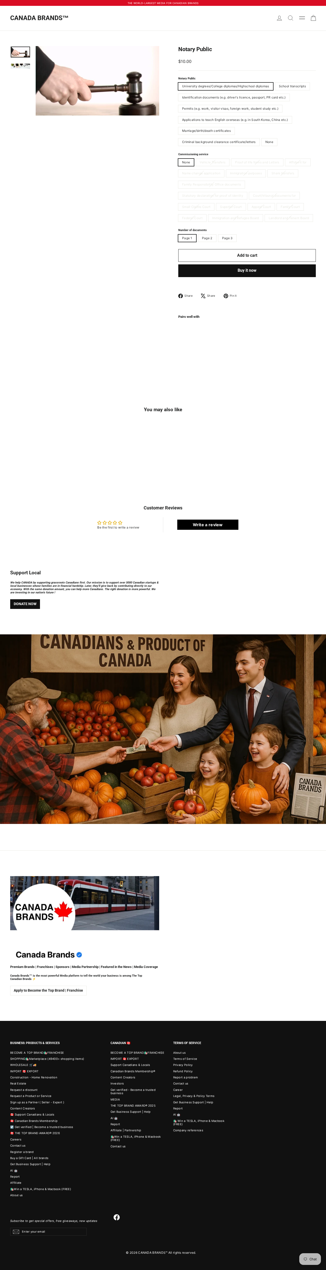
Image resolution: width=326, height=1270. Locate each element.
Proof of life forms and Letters (257, 162)
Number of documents (192, 230)
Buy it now (247, 270)
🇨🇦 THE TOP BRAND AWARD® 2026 (35, 1133)
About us (16, 1195)
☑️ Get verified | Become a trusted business (41, 1127)
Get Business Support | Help (30, 1164)
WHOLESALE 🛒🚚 (23, 1065)
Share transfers (282, 173)
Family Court (290, 207)
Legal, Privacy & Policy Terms (194, 1096)
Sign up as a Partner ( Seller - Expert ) (37, 1102)
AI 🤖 (14, 1170)
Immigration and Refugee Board (235, 218)
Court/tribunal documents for (274, 195)
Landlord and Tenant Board (289, 218)
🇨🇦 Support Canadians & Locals (32, 1114)
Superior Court (231, 207)
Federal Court (192, 218)
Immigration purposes (246, 173)
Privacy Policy (183, 1065)
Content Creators (22, 1108)
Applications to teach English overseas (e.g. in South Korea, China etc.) (235, 120)
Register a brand (22, 1152)
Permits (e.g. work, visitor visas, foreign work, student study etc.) (230, 108)
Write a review (208, 524)
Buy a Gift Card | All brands (29, 1158)
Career (178, 1090)
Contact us (17, 1145)
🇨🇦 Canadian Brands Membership (34, 1121)
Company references (188, 1130)
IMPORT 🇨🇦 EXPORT (24, 1071)
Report (15, 1176)
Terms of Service (185, 1059)
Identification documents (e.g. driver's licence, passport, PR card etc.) (234, 97)
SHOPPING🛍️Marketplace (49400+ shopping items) (47, 1059)
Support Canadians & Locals (130, 1065)
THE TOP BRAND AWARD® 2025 (133, 1105)
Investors (117, 1083)
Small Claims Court (196, 207)
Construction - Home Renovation (33, 1077)
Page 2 (207, 238)
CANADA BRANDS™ (39, 18)
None (269, 142)
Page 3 (227, 238)
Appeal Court (261, 207)
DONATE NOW (25, 604)
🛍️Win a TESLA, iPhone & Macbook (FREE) (40, 1189)
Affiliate (16, 1183)
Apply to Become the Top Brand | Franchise (48, 990)
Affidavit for (298, 162)
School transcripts (292, 86)
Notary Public (187, 78)
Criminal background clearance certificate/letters (219, 142)
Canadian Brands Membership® (133, 1071)
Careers (15, 1139)
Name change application (201, 173)
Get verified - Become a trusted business (133, 1091)
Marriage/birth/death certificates (206, 131)
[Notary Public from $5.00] (189, 334)
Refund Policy (183, 1071)
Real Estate (18, 1083)
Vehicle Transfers (212, 162)
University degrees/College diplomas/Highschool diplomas (225, 86)
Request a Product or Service (30, 1096)
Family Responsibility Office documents (211, 184)
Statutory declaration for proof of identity (212, 195)
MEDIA (115, 1099)
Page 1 (187, 238)
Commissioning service (193, 154)
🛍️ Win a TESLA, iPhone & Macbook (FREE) (198, 1122)
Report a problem (185, 1077)
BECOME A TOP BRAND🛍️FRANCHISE (37, 1052)
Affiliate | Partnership (126, 1130)
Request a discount (23, 1090)
